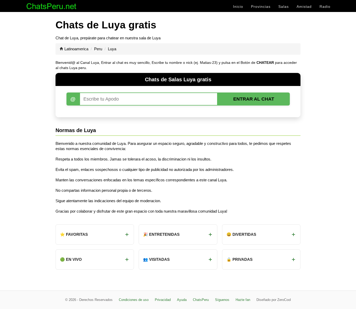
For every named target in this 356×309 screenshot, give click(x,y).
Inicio (238, 6)
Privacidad (163, 300)
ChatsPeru (201, 300)
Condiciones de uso (134, 300)
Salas (283, 6)
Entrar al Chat (253, 99)
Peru (98, 49)
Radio (325, 6)
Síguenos (222, 300)
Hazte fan (243, 300)
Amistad (304, 6)
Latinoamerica (76, 49)
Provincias (261, 6)
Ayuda (182, 300)
